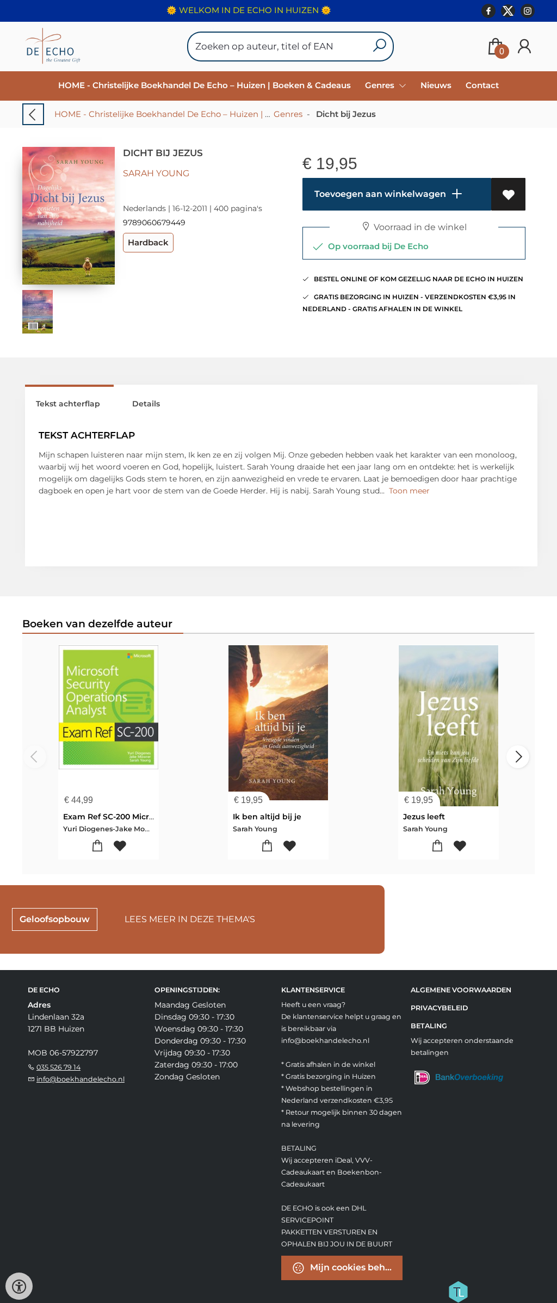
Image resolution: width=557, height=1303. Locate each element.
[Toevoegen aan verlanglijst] (508, 194)
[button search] (379, 46)
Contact (482, 85)
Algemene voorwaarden (461, 990)
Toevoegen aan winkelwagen (379, 194)
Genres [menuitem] (381, 85)
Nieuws (435, 85)
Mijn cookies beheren (355, 1267)
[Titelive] (458, 1291)
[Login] (524, 46)
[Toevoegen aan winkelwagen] (97, 846)
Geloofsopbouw (55, 919)
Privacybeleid (439, 1008)
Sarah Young (156, 173)
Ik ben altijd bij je (267, 817)
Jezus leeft (424, 817)
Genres (288, 114)
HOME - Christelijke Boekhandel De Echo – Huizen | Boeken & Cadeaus (204, 85)
